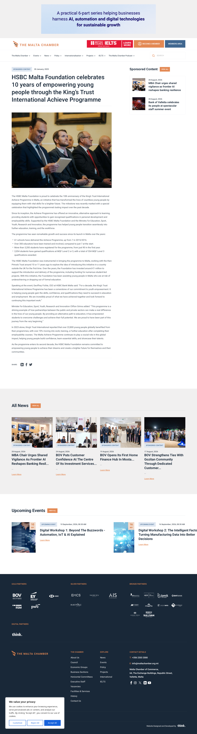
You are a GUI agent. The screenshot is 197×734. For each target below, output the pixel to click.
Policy (56, 55)
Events (36, 55)
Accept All (52, 723)
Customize (17, 723)
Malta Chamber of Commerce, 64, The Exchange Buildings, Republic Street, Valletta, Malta (151, 673)
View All (164, 69)
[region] (34, 713)
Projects (89, 55)
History (74, 696)
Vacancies (76, 686)
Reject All (35, 723)
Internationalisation (73, 55)
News (46, 55)
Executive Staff (78, 681)
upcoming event (48, 524)
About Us (75, 657)
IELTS (101, 55)
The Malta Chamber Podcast (120, 55)
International (106, 676)
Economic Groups (79, 667)
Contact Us (76, 701)
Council (74, 662)
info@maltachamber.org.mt (145, 663)
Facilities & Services (80, 691)
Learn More (16, 474)
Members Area (175, 43)
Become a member (151, 43)
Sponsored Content (21, 69)
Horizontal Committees (82, 676)
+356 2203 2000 (140, 657)
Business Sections (79, 672)
